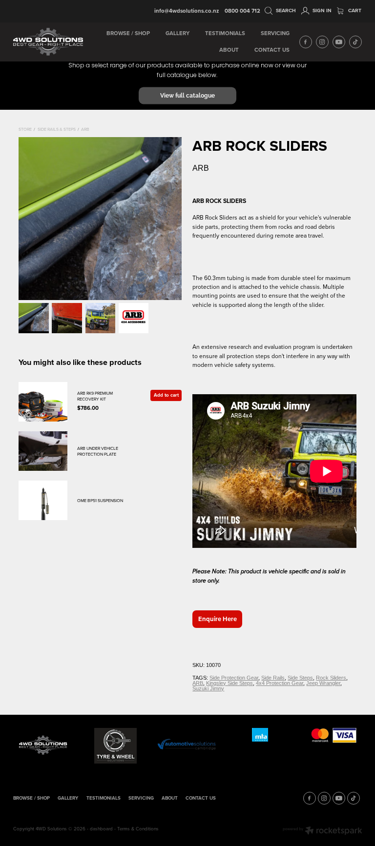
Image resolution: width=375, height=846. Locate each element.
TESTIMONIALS (225, 33)
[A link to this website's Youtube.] (339, 42)
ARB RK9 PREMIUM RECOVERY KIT (95, 396)
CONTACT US (272, 50)
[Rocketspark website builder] (322, 831)
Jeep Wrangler (323, 683)
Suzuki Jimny (208, 688)
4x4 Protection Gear (279, 683)
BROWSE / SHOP (128, 33)
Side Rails (273, 678)
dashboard (101, 828)
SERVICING (275, 33)
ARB (85, 129)
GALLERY (177, 33)
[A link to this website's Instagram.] (322, 42)
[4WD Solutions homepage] (48, 42)
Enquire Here (217, 619)
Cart (354, 10)
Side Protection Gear (233, 678)
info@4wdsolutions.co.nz (186, 11)
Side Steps (300, 678)
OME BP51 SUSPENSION (100, 500)
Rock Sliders (331, 678)
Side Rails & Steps (57, 129)
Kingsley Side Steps (229, 683)
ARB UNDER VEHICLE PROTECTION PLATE (97, 451)
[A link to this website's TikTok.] (355, 42)
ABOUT (229, 50)
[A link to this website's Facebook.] (305, 42)
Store (25, 129)
